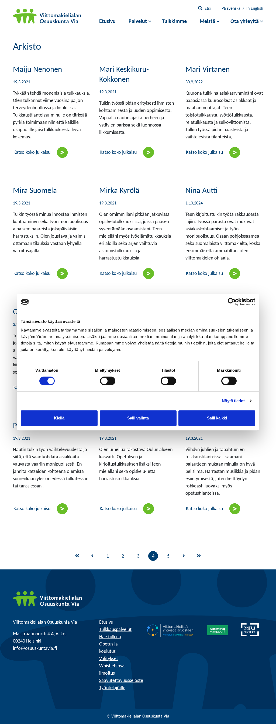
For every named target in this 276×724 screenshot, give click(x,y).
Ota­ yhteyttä (244, 21)
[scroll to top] (260, 708)
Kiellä (59, 418)
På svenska (231, 8)
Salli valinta (138, 418)
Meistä (207, 21)
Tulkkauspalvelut (115, 629)
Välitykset (108, 658)
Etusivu (107, 21)
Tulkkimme (174, 21)
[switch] (107, 381)
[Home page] (47, 598)
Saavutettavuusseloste (121, 680)
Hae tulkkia (110, 637)
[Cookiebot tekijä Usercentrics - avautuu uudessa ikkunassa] (231, 302)
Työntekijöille (112, 688)
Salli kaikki (217, 418)
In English (254, 8)
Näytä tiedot (233, 400)
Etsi (208, 8)
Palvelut (138, 21)
